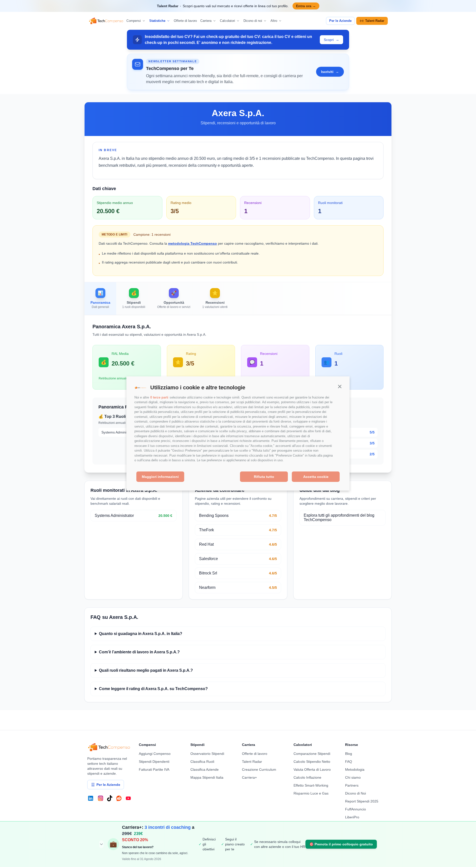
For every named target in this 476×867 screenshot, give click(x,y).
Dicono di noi (252, 21)
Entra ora (306, 6)
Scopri (331, 40)
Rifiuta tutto (264, 477)
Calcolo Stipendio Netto (312, 762)
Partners (351, 785)
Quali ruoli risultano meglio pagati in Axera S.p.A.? (146, 670)
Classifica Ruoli (202, 762)
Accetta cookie (315, 477)
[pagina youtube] (128, 798)
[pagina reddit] (118, 798)
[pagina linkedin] (90, 798)
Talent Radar (374, 21)
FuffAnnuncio (355, 809)
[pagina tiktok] (109, 798)
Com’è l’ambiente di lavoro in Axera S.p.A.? (139, 652)
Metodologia (354, 769)
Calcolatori (227, 21)
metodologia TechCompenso (192, 243)
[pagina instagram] (100, 798)
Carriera (205, 21)
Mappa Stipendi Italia (206, 777)
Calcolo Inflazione (307, 777)
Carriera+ (249, 777)
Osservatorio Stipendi (207, 754)
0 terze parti (159, 397)
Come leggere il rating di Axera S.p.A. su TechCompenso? (153, 689)
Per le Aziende (340, 21)
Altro (273, 21)
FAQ (348, 762)
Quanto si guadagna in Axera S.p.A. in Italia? (140, 634)
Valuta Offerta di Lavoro (312, 769)
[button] (340, 386)
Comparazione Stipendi (312, 754)
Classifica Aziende (204, 769)
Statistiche (157, 21)
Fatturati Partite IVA (154, 769)
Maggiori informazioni (160, 477)
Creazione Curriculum (259, 769)
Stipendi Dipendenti (154, 762)
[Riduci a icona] (101, 844)
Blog (348, 754)
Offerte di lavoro (185, 21)
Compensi (133, 21)
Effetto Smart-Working (311, 785)
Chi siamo (353, 777)
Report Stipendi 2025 (361, 801)
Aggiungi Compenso (155, 754)
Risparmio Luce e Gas (311, 793)
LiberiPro (352, 817)
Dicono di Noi (355, 793)
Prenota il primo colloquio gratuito (341, 844)
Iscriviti (330, 72)
